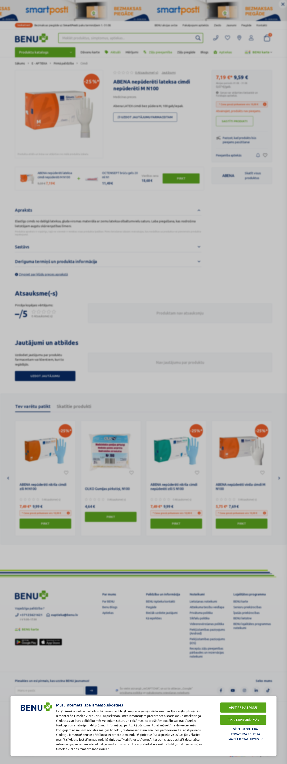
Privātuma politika (245, 734)
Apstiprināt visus (243, 707)
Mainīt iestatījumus (243, 739)
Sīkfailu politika (245, 728)
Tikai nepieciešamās (243, 719)
